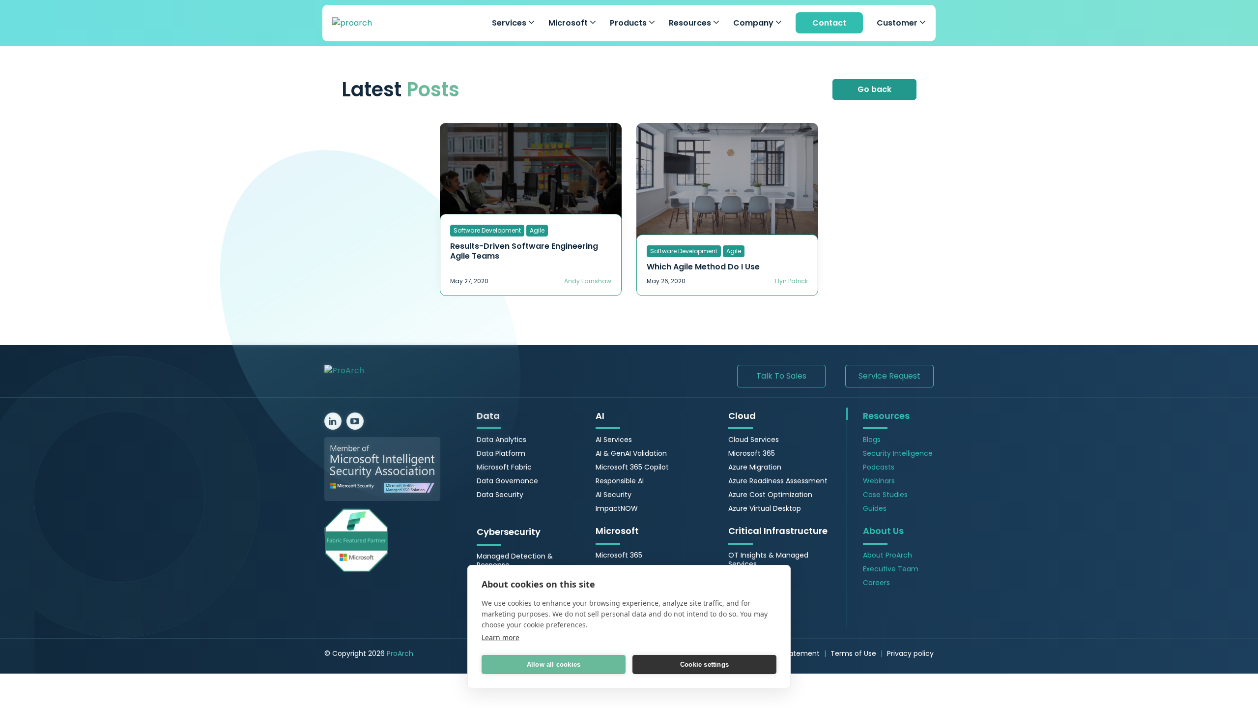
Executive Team (890, 569)
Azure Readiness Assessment (778, 481)
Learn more (500, 637)
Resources (691, 23)
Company (754, 23)
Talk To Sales (781, 376)
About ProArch (887, 555)
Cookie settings (704, 664)
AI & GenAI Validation (631, 453)
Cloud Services (753, 439)
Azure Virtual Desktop (764, 508)
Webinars (879, 481)
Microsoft (569, 23)
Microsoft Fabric (504, 467)
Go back (874, 89)
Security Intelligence (898, 453)
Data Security (500, 495)
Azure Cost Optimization (770, 495)
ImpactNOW (617, 508)
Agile (537, 230)
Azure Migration (754, 467)
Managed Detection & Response (515, 560)
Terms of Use (853, 653)
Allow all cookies (553, 664)
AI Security (613, 495)
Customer (898, 23)
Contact (829, 23)
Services (510, 23)
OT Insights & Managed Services (768, 559)
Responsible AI (620, 481)
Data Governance (507, 481)
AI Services (614, 439)
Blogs (872, 439)
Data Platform (501, 453)
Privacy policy (910, 653)
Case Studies (885, 495)
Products (629, 23)
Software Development (487, 230)
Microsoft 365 (619, 555)
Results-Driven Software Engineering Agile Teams (524, 251)
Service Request (889, 376)
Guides (874, 508)
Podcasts (878, 467)
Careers (876, 583)
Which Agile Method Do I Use (703, 266)
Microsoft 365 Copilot (632, 467)
